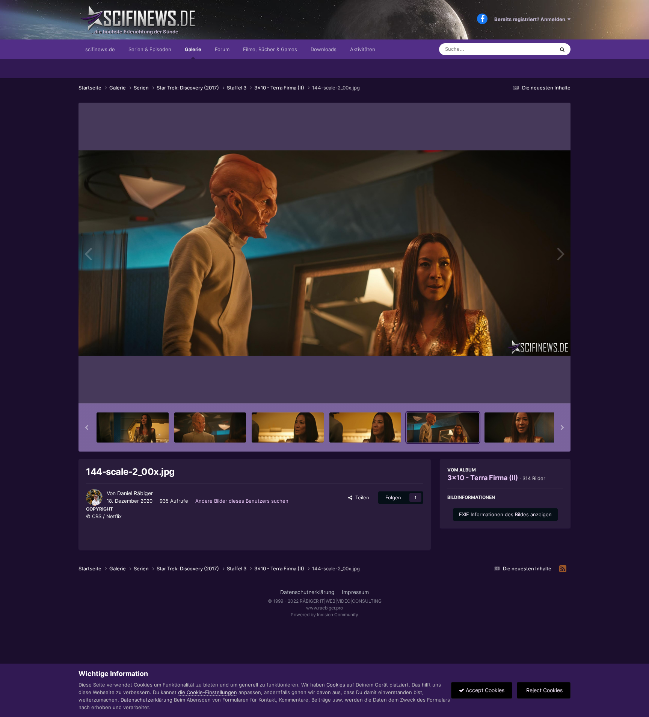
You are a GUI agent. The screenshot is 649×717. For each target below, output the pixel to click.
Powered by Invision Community (324, 614)
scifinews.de (100, 49)
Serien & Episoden (149, 49)
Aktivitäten (362, 49)
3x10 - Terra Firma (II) (482, 478)
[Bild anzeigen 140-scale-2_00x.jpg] (133, 427)
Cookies (335, 685)
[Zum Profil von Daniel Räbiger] (94, 497)
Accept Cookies (484, 690)
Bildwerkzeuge (536, 390)
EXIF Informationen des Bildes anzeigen (505, 514)
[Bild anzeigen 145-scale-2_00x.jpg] (520, 427)
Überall (536, 49)
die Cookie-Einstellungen (207, 692)
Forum (222, 49)
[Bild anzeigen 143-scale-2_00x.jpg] (365, 427)
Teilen (360, 497)
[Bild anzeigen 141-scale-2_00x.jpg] (210, 427)
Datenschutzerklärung (307, 592)
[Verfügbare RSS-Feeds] (563, 569)
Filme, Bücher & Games (270, 49)
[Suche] (562, 49)
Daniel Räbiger (135, 493)
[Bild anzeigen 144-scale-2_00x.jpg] (443, 427)
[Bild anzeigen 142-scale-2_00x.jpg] (288, 427)
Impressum (355, 592)
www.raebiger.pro (324, 608)
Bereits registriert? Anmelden (530, 19)
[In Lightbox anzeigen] (324, 253)
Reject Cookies (544, 690)
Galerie (193, 49)
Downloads (324, 49)
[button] (86, 427)
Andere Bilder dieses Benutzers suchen (241, 501)
